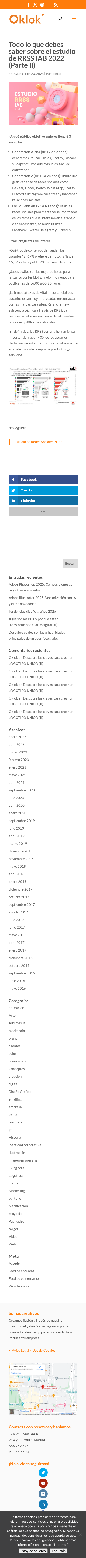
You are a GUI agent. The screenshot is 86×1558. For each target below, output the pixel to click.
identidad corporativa (25, 1145)
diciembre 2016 (21, 958)
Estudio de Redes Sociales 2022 (38, 442)
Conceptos (17, 1069)
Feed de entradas (21, 1271)
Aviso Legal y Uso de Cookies (33, 1350)
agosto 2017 (18, 912)
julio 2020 (16, 798)
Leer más (59, 1551)
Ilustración (17, 1152)
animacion (16, 1008)
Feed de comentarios (24, 1278)
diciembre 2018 (21, 851)
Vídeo (13, 1236)
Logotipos (16, 1175)
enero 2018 (17, 881)
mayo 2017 (17, 935)
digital (13, 1084)
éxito (13, 1114)
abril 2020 (17, 805)
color (12, 1053)
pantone (15, 1198)
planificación (18, 1206)
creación (15, 1076)
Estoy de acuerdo (33, 1551)
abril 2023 (17, 744)
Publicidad (53, 74)
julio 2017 (16, 920)
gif (11, 1130)
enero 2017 (17, 950)
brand (13, 1038)
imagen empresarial (24, 1160)
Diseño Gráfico (20, 1091)
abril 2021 (17, 782)
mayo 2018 (17, 866)
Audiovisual (17, 1023)
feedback (15, 1122)
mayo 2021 (17, 775)
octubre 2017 (19, 897)
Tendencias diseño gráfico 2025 (32, 611)
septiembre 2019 (22, 821)
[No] (80, 1534)
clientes (15, 1046)
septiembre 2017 (22, 904)
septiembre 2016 (22, 973)
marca (13, 1183)
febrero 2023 (19, 760)
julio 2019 (16, 828)
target (13, 1229)
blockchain (17, 1031)
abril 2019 (17, 836)
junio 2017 (17, 927)
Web (12, 1244)
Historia (15, 1137)
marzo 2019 (18, 843)
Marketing (17, 1191)
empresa (15, 1107)
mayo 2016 (17, 988)
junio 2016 (17, 981)
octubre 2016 (19, 965)
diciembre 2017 (21, 889)
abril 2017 (17, 942)
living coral (17, 1168)
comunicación (19, 1061)
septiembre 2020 (22, 790)
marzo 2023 (18, 752)
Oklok (18, 74)
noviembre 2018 (21, 859)
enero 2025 (17, 737)
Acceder (15, 1263)
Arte (12, 1015)
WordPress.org (20, 1286)
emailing (15, 1099)
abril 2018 (17, 874)
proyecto (15, 1213)
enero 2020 (17, 813)
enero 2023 (17, 767)
